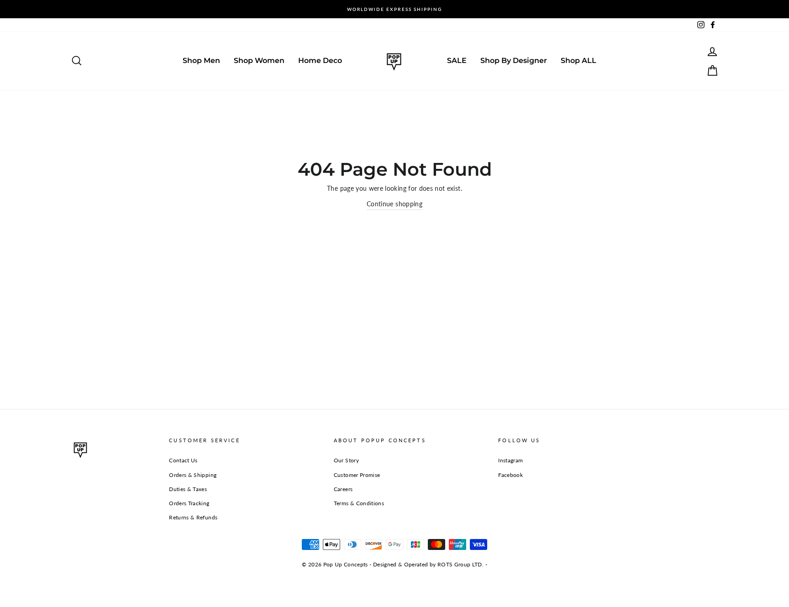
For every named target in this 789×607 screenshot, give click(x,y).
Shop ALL (578, 60)
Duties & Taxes (188, 489)
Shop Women (259, 60)
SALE (457, 60)
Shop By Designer (513, 60)
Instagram (510, 460)
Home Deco (320, 60)
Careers (343, 489)
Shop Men (201, 60)
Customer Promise (357, 474)
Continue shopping (394, 204)
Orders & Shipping (192, 474)
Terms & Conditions (359, 503)
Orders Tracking (189, 503)
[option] (394, 9)
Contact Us (183, 460)
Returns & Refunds (193, 517)
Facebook (510, 474)
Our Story (346, 460)
